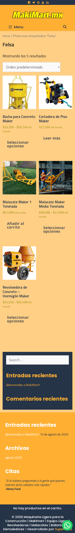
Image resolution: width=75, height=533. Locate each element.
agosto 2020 (13, 457)
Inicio (6, 35)
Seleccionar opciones (18, 144)
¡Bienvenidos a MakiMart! (23, 385)
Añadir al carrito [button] (15, 225)
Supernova (63, 529)
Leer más (51, 138)
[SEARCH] (65, 27)
